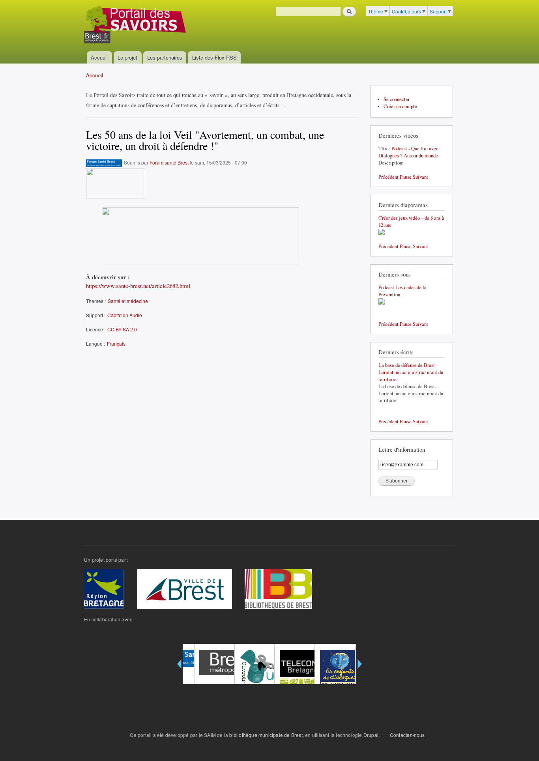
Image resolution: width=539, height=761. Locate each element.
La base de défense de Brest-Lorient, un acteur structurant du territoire (410, 372)
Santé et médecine (128, 300)
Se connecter (397, 99)
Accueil (99, 57)
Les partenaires (164, 57)
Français (116, 343)
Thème (375, 11)
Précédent (388, 177)
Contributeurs (406, 11)
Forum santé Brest (169, 162)
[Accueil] (136, 25)
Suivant (420, 177)
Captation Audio (124, 315)
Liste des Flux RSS (214, 57)
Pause (406, 177)
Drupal (370, 734)
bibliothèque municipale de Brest (265, 734)
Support (438, 11)
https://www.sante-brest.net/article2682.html (138, 286)
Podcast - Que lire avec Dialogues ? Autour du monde (408, 152)
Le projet (127, 57)
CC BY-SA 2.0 (122, 329)
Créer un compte (400, 106)
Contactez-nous (407, 734)
